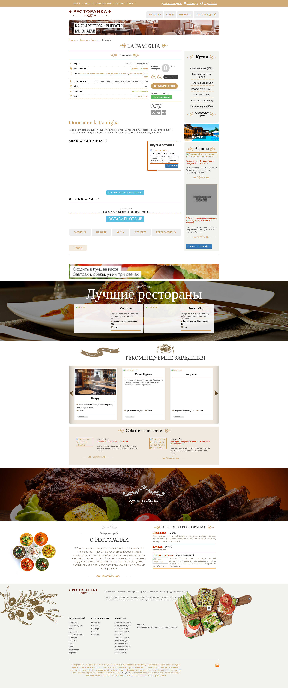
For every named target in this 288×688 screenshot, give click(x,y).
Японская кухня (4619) (202, 100)
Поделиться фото (161, 97)
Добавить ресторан (103, 3)
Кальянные (74, 650)
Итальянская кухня (123, 626)
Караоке (72, 653)
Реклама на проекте (124, 3)
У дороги (157, 546)
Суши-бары (73, 632)
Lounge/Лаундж (76, 626)
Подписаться (210, 3)
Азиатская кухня (87, 74)
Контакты (95, 626)
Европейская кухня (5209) (201, 75)
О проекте (185, 14)
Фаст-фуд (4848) (202, 94)
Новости (76, 3)
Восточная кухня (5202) (201, 83)
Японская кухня (121, 629)
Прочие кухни (120, 653)
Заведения (154, 14)
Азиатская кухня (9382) (201, 68)
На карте (101, 232)
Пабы (71, 647)
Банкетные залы (76, 635)
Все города (192, 3)
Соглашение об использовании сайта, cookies (157, 628)
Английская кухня (122, 647)
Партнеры (95, 629)
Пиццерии (73, 638)
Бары (71, 644)
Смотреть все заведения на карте (125, 192)
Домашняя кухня (122, 638)
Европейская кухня (119, 74)
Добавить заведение (171, 4)
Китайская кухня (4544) (201, 106)
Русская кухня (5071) (201, 89)
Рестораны (73, 623)
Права (94, 632)
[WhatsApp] (164, 112)
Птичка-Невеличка (163, 555)
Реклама (95, 635)
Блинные (73, 641)
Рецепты (141, 625)
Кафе (71, 629)
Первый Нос (159, 532)
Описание (125, 55)
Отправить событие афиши (199, 246)
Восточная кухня (103, 74)
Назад (78, 248)
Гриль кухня (120, 635)
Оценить (170, 166)
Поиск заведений (206, 14)
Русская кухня (135, 74)
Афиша (88, 3)
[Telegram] (158, 112)
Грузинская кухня (122, 650)
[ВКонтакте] (153, 112)
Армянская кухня (122, 644)
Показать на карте (139, 69)
